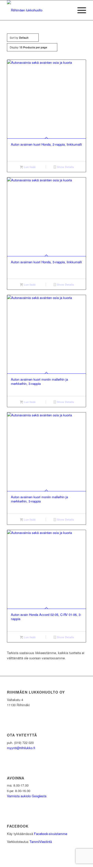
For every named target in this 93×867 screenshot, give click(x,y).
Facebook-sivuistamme (50, 833)
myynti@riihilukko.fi (21, 747)
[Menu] (79, 10)
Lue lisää (29, 167)
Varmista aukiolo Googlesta (26, 796)
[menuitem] (79, 10)
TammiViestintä (41, 841)
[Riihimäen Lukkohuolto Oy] (38, 10)
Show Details (65, 167)
